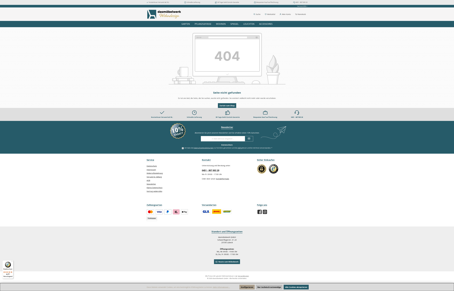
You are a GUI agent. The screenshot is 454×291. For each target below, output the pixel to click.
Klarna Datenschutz (154, 187)
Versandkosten (243, 276)
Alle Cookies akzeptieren (296, 287)
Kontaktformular (222, 179)
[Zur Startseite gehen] (164, 14)
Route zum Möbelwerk (228, 262)
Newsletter (151, 184)
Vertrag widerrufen (154, 191)
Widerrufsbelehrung (155, 173)
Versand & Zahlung (154, 177)
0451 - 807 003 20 (210, 170)
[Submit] (249, 138)
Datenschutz (152, 166)
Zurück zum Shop (227, 105)
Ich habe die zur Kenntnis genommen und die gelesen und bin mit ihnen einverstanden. (228, 148)
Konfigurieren (247, 287)
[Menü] (12, 261)
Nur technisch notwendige (269, 287)
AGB (239, 148)
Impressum (151, 169)
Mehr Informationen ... (221, 287)
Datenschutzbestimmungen (204, 148)
